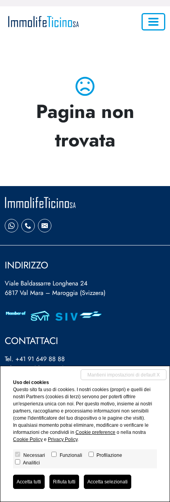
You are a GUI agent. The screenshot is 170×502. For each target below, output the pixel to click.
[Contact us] (28, 225)
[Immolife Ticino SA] (42, 22)
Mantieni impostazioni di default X (123, 375)
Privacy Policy (62, 439)
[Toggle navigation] (153, 21)
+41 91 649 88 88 (40, 358)
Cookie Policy (28, 439)
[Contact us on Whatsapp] (11, 225)
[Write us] (44, 225)
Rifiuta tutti (64, 482)
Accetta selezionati (107, 482)
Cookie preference (95, 432)
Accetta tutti (29, 482)
